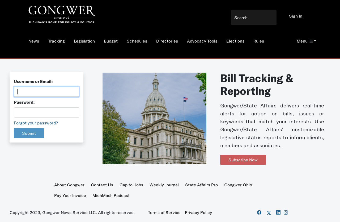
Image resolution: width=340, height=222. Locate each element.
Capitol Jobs (131, 184)
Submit (29, 133)
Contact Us (102, 184)
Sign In (295, 16)
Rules (258, 41)
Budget (111, 41)
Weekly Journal (164, 184)
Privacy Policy (198, 212)
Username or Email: (33, 81)
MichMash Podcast (111, 195)
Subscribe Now (243, 159)
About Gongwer (69, 184)
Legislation (84, 41)
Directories (167, 41)
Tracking (56, 41)
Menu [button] (302, 41)
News (33, 41)
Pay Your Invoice (70, 195)
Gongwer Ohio (238, 184)
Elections (235, 41)
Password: (24, 102)
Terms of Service (164, 212)
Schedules (137, 41)
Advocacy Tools (202, 41)
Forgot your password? (36, 122)
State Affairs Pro (201, 184)
